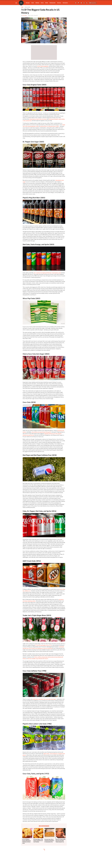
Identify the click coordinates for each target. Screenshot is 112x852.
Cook (32, 2)
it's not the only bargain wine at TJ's (43, 645)
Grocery (59, 2)
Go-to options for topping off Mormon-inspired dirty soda (47, 272)
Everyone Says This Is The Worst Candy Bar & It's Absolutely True (49, 840)
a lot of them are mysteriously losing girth (41, 432)
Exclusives (65, 2)
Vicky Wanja (24, 15)
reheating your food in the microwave (38, 119)
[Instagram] (76, 3)
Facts (42, 2)
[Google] (84, 3)
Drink (46, 2)
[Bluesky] (81, 3)
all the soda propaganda (42, 66)
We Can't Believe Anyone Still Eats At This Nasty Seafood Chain (26, 841)
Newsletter (93, 2)
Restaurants (52, 2)
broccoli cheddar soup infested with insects (38, 658)
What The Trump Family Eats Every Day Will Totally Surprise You (60, 840)
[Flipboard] (78, 3)
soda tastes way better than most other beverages (44, 699)
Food (22, 7)
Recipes (28, 2)
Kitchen (37, 2)
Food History (27, 7)
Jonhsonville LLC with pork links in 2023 (49, 126)
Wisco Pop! (63, 323)
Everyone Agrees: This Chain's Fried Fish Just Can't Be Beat (38, 840)
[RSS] (87, 3)
